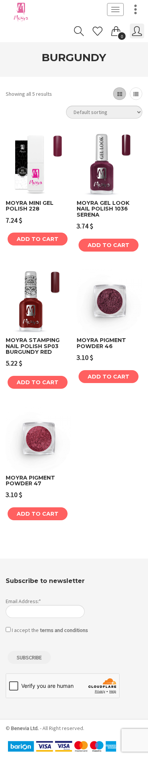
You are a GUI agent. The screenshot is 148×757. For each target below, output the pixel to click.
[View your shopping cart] (116, 29)
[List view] (136, 93)
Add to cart (37, 239)
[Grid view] (119, 93)
